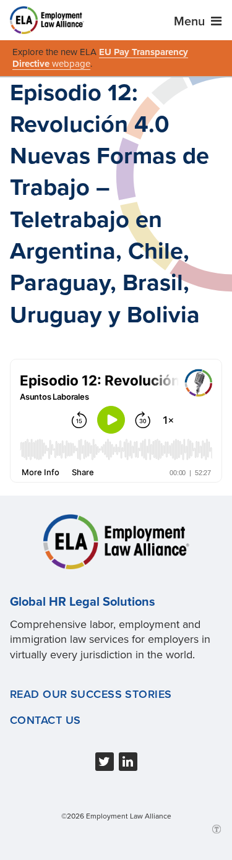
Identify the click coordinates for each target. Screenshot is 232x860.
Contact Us (45, 720)
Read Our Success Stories (91, 694)
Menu (191, 21)
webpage (71, 63)
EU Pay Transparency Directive (100, 57)
